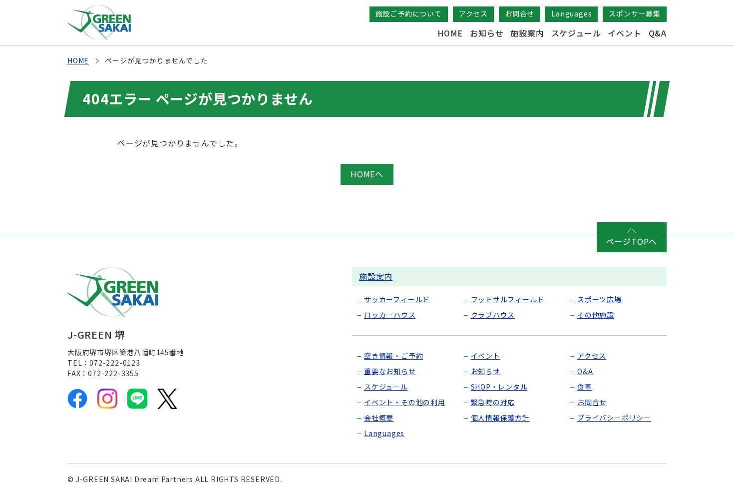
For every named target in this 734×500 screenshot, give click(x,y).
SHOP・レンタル (499, 387)
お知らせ (486, 33)
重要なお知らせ (390, 371)
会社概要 (378, 418)
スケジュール (576, 33)
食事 (584, 387)
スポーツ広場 (599, 299)
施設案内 (527, 33)
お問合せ (519, 13)
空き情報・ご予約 (393, 356)
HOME (450, 33)
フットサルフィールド (508, 299)
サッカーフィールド (397, 299)
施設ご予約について (408, 13)
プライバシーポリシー (614, 418)
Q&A (658, 33)
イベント (624, 33)
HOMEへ (367, 174)
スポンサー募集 (635, 13)
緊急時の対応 (493, 402)
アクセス (473, 13)
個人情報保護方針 (500, 418)
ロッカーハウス (390, 315)
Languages (571, 13)
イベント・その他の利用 (404, 402)
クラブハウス (493, 315)
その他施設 (595, 315)
